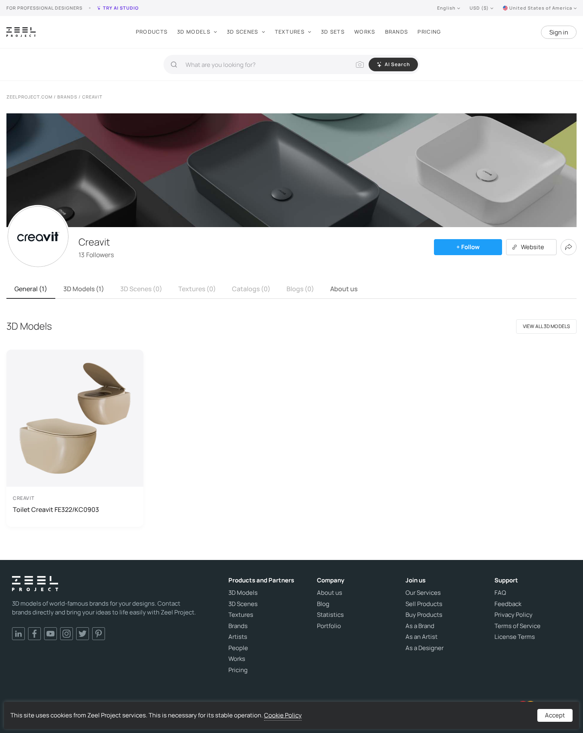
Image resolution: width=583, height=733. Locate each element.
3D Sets (333, 31)
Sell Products (423, 604)
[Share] (569, 247)
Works (364, 31)
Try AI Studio (121, 8)
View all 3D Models (546, 326)
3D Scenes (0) (141, 288)
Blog (323, 604)
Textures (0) (197, 288)
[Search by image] (359, 64)
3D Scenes (242, 31)
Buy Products (423, 615)
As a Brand (419, 626)
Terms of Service (517, 626)
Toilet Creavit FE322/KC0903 (56, 509)
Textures (290, 31)
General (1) (30, 288)
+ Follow (468, 247)
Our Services (423, 593)
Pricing (429, 31)
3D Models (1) (83, 288)
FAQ (500, 593)
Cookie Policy (283, 715)
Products (151, 31)
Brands (396, 31)
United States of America (540, 8)
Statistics (330, 615)
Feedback (507, 604)
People (238, 648)
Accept (555, 715)
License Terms (514, 637)
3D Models (193, 31)
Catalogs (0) (251, 288)
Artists (237, 637)
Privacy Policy (513, 615)
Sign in (558, 32)
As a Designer (424, 648)
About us (343, 288)
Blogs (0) (300, 288)
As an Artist (421, 637)
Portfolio (329, 626)
